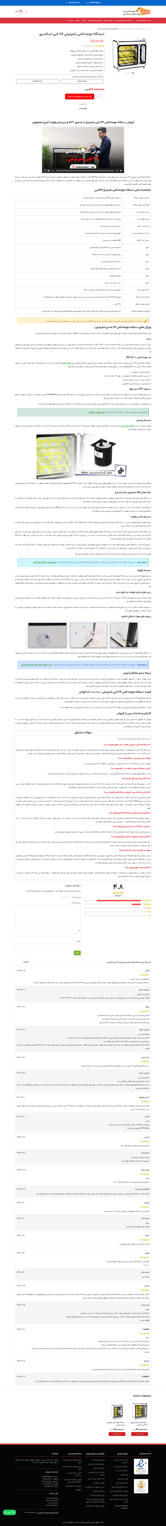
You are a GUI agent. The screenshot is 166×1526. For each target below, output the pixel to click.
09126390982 (82, 81)
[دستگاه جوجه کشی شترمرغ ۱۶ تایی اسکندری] (117, 1411)
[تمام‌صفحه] (45, 172)
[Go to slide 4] (126, 72)
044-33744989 (52, 1498)
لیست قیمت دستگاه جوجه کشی (44, 562)
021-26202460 (53, 1503)
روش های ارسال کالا (97, 1495)
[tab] (83, 107)
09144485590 (47, 1477)
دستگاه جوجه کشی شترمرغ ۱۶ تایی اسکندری (116, 1423)
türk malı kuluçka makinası (121, 1507)
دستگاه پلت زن (122, 1470)
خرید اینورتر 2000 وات (96, 412)
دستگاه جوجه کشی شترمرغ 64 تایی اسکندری (139, 1423)
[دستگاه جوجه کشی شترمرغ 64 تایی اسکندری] (139, 1411)
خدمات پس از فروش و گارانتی (96, 1473)
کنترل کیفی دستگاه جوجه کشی (72, 1467)
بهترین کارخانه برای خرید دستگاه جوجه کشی (72, 1480)
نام (80, 930)
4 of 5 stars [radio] (64, 897)
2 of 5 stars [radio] (67, 897)
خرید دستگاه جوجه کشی (141, 29)
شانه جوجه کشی (122, 1483)
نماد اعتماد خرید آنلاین (96, 1479)
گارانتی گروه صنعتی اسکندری (74, 1474)
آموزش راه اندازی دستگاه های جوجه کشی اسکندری (95, 1500)
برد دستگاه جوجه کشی (120, 1487)
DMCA (78, 1490)
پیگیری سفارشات (98, 1491)
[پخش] (121, 172)
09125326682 (37, 81)
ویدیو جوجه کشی (98, 1460)
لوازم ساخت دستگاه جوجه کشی (118, 1500)
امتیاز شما (77, 897)
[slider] (85, 170)
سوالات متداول (99, 1468)
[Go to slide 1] (132, 72)
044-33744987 (52, 1505)
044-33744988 (52, 1501)
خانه (150, 29)
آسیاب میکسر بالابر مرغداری (121, 1461)
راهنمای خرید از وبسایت (96, 1464)
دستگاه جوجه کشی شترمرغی (127, 29)
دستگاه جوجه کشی (128, 426)
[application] (83, 150)
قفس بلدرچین (123, 1479)
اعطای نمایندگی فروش (73, 1486)
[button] (83, 149)
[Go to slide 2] (130, 72)
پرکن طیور (124, 1475)
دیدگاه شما (76, 903)
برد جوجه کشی (68, 363)
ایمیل (79, 941)
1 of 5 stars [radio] (69, 897)
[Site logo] (137, 11)
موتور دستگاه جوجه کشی (119, 1491)
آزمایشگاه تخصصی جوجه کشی (72, 1461)
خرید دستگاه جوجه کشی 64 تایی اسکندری (36, 665)
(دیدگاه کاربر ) (88, 46)
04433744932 (65, 998)
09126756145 (46, 1481)
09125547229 (49, 1486)
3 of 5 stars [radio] (66, 897)
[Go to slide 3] (128, 72)
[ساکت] (48, 172)
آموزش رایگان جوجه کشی (95, 1506)
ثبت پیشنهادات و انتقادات (95, 1487)
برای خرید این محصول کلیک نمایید (79, 96)
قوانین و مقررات (99, 1483)
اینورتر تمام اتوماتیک (120, 1495)
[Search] (26, 11)
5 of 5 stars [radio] (62, 897)
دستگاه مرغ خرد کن (121, 1466)
